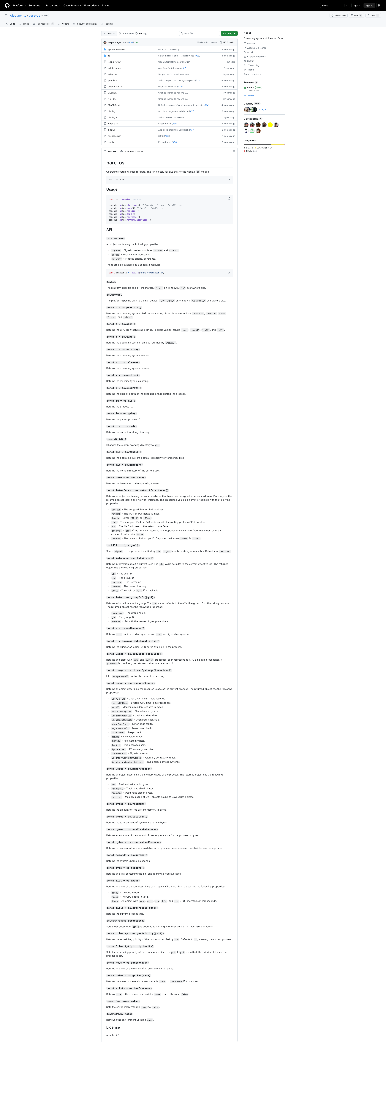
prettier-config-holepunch (181, 81)
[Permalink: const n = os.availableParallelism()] (104, 641)
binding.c (112, 111)
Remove (162, 49)
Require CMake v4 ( (168, 86)
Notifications (340, 15)
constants (183, 56)
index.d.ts (113, 123)
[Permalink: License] (104, 1027)
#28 (197, 55)
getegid (199, 105)
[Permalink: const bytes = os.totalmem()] (104, 817)
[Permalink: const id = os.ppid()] (104, 414)
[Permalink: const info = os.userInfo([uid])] (104, 558)
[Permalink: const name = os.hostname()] (104, 478)
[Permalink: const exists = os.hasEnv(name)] (104, 988)
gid (180, 105)
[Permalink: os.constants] (104, 238)
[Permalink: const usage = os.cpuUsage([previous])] (104, 654)
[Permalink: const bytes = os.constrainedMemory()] (104, 842)
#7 (184, 68)
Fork (357, 15)
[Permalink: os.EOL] (104, 282)
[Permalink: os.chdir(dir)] (104, 439)
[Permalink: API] (104, 230)
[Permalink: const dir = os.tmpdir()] (104, 452)
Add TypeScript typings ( (170, 68)
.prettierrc (113, 80)
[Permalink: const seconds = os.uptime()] (104, 855)
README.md (114, 105)
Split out (162, 55)
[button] (229, 179)
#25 (180, 86)
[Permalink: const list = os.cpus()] (104, 881)
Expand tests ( (165, 123)
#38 (131, 42)
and (176, 55)
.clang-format (114, 62)
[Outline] (233, 151)
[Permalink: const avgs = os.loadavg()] (104, 868)
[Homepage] (7, 5)
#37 (192, 111)
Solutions (34, 5)
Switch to (163, 80)
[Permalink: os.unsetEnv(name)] (104, 1014)
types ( (191, 55)
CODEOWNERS (172, 50)
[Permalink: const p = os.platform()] (104, 308)
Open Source (71, 5)
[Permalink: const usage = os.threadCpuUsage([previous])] (104, 670)
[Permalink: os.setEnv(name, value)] (104, 1001)
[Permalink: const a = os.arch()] (104, 324)
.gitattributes (114, 68)
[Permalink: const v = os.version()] (104, 350)
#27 (181, 49)
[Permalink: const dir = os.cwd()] (104, 426)
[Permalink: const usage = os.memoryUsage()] (104, 769)
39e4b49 (201, 42)
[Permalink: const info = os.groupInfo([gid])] (104, 597)
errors (170, 56)
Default (161, 105)
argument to (189, 105)
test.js (111, 142)
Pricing (106, 5)
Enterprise (90, 5)
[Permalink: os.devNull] (104, 295)
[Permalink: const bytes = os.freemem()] (104, 804)
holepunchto (17, 15)
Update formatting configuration (174, 62)
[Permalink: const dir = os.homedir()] (104, 465)
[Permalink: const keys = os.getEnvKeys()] (104, 963)
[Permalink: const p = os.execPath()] (104, 388)
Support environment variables (173, 74)
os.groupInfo (172, 105)
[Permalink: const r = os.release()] (104, 362)
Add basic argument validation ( (174, 111)
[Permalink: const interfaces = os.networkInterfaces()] (104, 490)
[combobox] (200, 33)
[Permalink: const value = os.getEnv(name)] (104, 975)
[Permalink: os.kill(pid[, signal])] (104, 545)
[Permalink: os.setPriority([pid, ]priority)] (104, 946)
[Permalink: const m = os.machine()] (104, 375)
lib (109, 55)
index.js (111, 129)
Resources (52, 5)
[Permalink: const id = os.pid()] (104, 401)
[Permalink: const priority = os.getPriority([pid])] (104, 933)
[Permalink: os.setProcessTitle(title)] (104, 921)
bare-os (34, 15)
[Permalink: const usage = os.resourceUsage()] (104, 683)
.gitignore (112, 74)
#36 (175, 123)
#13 (198, 80)
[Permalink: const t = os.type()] (104, 337)
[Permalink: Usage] (104, 189)
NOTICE (112, 99)
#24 (206, 105)
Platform (18, 5)
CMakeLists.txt (115, 86)
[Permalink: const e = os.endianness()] (104, 628)
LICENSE (112, 92)
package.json (114, 136)
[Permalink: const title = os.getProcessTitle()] (104, 908)
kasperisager (114, 42)
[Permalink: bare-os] (104, 163)
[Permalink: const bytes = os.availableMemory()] (104, 829)
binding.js (112, 117)
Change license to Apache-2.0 (173, 92)
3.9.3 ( (125, 42)
